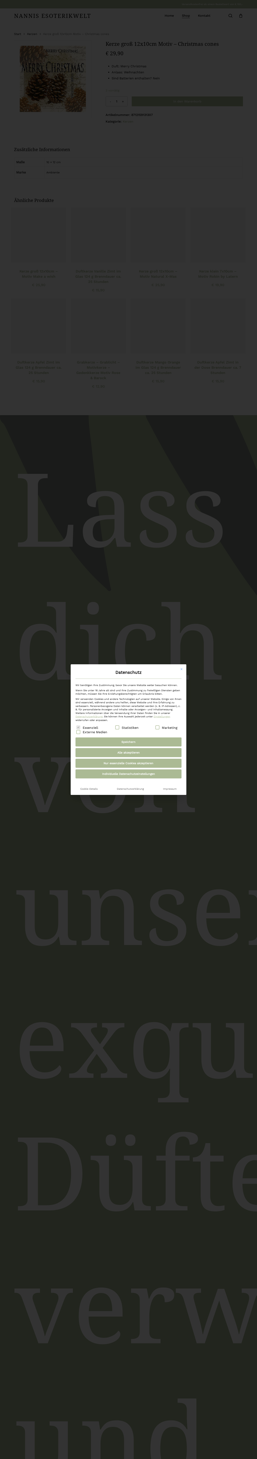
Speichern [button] (128, 741)
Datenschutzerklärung (89, 716)
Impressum (170, 788)
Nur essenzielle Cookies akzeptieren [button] (128, 763)
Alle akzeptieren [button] (128, 752)
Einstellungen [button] (162, 716)
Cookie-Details (89, 788)
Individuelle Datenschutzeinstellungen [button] (128, 773)
